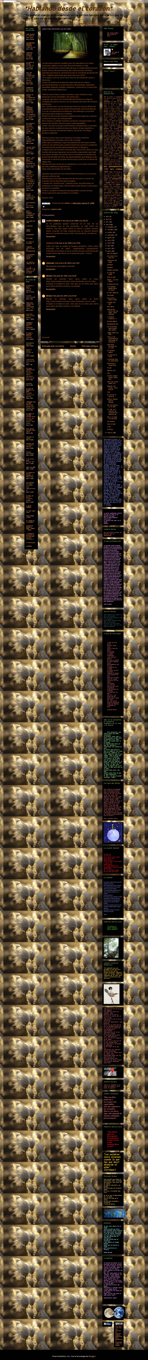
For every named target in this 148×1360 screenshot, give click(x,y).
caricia (118, 113)
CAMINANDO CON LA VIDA (30, 402)
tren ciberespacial (115, 201)
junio (109, 243)
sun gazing (113, 197)
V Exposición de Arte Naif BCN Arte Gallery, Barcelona (30, 79)
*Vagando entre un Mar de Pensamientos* (30, 249)
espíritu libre (116, 131)
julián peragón (116, 150)
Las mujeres (111, 421)
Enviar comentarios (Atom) (76, 354)
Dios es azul (111, 277)
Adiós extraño (30, 297)
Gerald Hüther (112, 136)
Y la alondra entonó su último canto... (30, 256)
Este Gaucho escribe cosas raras (30, 430)
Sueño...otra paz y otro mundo (30, 159)
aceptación (119, 96)
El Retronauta (30, 542)
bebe (119, 110)
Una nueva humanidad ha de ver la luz (30, 163)
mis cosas (117, 164)
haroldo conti (116, 142)
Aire (108, 373)
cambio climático (110, 113)
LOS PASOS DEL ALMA (30, 221)
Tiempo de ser (30, 47)
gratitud (119, 139)
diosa (119, 125)
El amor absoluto (112, 292)
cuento (113, 120)
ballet (113, 110)
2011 (107, 222)
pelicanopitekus (30, 203)
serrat (108, 194)
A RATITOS (29, 226)
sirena (105, 195)
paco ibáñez (113, 177)
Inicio (73, 346)
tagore (111, 198)
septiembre (111, 235)
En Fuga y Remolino (29, 333)
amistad (112, 104)
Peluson (28, 452)
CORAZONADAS (30, 234)
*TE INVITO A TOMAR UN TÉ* (30, 263)
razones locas (30, 147)
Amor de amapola (112, 253)
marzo (109, 251)
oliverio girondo (116, 175)
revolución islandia (109, 187)
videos (115, 205)
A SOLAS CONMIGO (28, 506)
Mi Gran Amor (30, 461)
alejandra (106, 100)
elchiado (116, 128)
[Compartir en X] (46, 203)
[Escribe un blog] (44, 203)
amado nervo (113, 103)
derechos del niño (115, 123)
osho (105, 177)
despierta (112, 125)
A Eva (109, 426)
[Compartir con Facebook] (48, 203)
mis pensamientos (113, 166)
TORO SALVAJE (30, 34)
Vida (108, 392)
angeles (118, 106)
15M (105, 96)
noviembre (110, 229)
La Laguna (29, 57)
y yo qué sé (106, 206)
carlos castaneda (109, 114)
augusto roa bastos (115, 108)
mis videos (116, 169)
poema (108, 183)
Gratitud (110, 429)
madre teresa (109, 156)
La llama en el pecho (30, 242)
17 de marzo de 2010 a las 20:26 (74, 220)
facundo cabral (115, 133)
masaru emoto (117, 159)
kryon (105, 155)
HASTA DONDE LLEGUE (30, 516)
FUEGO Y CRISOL (28, 230)
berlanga (114, 111)
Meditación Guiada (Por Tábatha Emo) (30, 406)
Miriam (49, 276)
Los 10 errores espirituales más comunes (112, 328)
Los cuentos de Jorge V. (30, 483)
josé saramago (109, 148)
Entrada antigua (90, 346)
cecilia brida (112, 116)
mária (67, 203)
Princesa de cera (112, 284)
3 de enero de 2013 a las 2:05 (67, 263)
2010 (107, 224)
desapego (106, 125)
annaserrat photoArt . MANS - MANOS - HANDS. (30, 528)
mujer (111, 172)
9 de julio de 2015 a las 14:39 (64, 276)
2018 (107, 216)
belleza (106, 111)
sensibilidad (107, 192)
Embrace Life (111, 370)
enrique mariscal (108, 130)
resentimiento (116, 186)
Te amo (109, 368)
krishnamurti (117, 153)
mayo (109, 245)
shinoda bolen (116, 194)
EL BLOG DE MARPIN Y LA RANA (30, 390)
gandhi (105, 136)
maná (116, 156)
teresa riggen (112, 200)
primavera (117, 182)
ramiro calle (56, 209)
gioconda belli (108, 139)
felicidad (106, 135)
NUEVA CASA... (30, 476)
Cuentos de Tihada (29, 95)
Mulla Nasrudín (29, 211)
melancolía (112, 161)
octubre (110, 232)
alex (115, 101)
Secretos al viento (30, 437)
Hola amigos (30, 453)
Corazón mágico (112, 321)
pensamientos (117, 179)
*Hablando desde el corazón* (68, 8)
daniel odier (110, 122)
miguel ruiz (117, 163)
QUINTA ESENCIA (53, 220)
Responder (51, 236)
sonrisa (118, 195)
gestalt (120, 136)
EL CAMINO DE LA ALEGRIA (30, 521)
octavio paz (106, 175)
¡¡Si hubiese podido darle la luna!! (112, 288)
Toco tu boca (111, 424)
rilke (118, 188)
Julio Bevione (108, 152)
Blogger (92, 1356)
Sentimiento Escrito (30, 343)
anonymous (106, 108)
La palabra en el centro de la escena (30, 99)
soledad (112, 195)
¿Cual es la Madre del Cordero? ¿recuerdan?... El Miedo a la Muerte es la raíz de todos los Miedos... (30, 181)
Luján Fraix (30, 359)
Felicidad (110, 295)
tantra (118, 198)
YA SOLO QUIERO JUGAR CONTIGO (30, 140)
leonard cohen (112, 155)
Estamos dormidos (112, 270)
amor (120, 105)
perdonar (110, 180)
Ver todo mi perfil (115, 52)
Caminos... (29, 446)
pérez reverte (118, 180)
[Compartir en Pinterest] (49, 203)
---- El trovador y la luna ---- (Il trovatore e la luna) (30, 269)
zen (113, 206)
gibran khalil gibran (112, 138)
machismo (120, 155)
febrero (110, 432)
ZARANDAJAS (29, 87)
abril (109, 248)
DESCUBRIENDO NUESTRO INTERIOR (30, 44)
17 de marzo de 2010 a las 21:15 (67, 243)
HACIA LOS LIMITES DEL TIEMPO (30, 304)
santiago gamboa (113, 190)
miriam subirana (108, 164)
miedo (119, 161)
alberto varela (116, 98)
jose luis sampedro (116, 147)
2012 (107, 219)
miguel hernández (108, 163)
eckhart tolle (108, 127)
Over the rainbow (29, 73)
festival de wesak (115, 135)
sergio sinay (118, 192)
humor (114, 144)
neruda (118, 172)
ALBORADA (29, 546)
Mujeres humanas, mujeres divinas (112, 400)
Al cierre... (30, 205)
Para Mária (110, 306)
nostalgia (117, 173)
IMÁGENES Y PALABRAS (29, 323)
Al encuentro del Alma (30, 124)
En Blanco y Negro (30, 286)
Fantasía (110, 264)
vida (27, 136)
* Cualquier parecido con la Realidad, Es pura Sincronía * (30, 536)
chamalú (113, 117)
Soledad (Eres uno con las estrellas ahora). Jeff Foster (30, 420)
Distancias (29, 89)
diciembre (110, 227)
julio (109, 240)
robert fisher (107, 189)
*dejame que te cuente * (30, 444)
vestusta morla (108, 203)
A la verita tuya (30, 459)
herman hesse (107, 144)
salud (121, 189)
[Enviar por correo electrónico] (43, 203)
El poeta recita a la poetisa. (30, 394)
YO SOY (28, 194)
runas (115, 189)
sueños (105, 197)
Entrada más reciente (53, 346)
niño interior (107, 173)
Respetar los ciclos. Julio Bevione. (112, 387)
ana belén (110, 106)
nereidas (29, 383)
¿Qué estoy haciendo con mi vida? (112, 346)
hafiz (109, 142)
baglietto (106, 110)
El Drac (28, 295)
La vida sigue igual (30, 511)
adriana (108, 98)
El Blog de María (29, 496)
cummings (120, 120)
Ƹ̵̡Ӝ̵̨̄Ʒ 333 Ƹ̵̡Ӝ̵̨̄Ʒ (30, 467)
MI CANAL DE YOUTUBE (30, 414)
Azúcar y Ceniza (29, 350)
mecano (105, 161)
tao (104, 200)
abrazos (111, 96)
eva (105, 133)
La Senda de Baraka (30, 63)
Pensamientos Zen (112, 324)
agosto (109, 237)
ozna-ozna (29, 314)
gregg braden (109, 141)
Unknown (50, 263)
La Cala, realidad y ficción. (29, 172)
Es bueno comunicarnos (30, 369)
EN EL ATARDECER (29, 107)
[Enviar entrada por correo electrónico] (43, 206)
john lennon (113, 145)
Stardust (110, 267)
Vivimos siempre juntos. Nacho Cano (112, 377)
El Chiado (29, 238)
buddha (120, 111)
